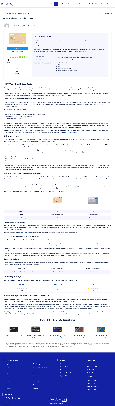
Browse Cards (72, 4)
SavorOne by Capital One (31, 132)
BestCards (21, 284)
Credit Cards (10, 14)
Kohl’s (7, 367)
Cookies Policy (91, 370)
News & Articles (93, 4)
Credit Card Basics (92, 383)
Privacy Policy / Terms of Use (95, 367)
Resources (82, 4)
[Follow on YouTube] (19, 398)
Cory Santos (14, 26)
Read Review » (13, 338)
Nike (7, 379)
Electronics (36, 370)
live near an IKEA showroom (19, 312)
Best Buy (8, 382)
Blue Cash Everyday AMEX (70, 132)
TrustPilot (93, 284)
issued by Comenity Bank (37, 177)
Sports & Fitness (37, 382)
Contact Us (90, 373)
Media (34, 379)
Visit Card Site (17, 49)
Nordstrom (9, 385)
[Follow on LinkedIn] (6, 398)
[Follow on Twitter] (9, 398)
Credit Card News (92, 381)
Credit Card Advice (92, 389)
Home (4, 14)
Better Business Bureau (57, 284)
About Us (89, 364)
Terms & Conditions (17, 52)
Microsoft (8, 376)
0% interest (25, 233)
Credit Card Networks (66, 373)
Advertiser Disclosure (106, 14)
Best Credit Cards (92, 386)
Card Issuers (63, 370)
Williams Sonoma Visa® (13, 336)
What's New (63, 4)
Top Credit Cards (64, 376)
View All (8, 388)
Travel (34, 385)
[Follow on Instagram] (12, 398)
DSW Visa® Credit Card (35, 336)
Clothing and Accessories (40, 367)
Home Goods (36, 373)
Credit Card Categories (66, 364)
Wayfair (8, 373)
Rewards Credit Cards (66, 367)
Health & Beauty (37, 376)
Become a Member (106, 4)
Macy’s (7, 370)
